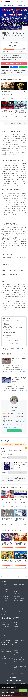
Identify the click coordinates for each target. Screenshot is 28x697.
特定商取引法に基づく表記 (9, 427)
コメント (25, 123)
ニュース (16, 642)
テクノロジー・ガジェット (6, 584)
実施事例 (16, 626)
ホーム (2, 123)
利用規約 (16, 652)
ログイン (17, 2)
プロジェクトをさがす (21, 5)
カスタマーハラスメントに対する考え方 (20, 667)
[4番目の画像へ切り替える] (19, 28)
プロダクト (3, 587)
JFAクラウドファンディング (7, 658)
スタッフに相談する (18, 611)
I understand (22, 690)
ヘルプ (15, 644)
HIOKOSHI (3, 656)
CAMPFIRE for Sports (5, 649)
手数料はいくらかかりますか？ (9, 335)
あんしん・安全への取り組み (20, 640)
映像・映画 (16, 593)
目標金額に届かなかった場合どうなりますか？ (12, 337)
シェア (14, 66)
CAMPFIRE (3, 637)
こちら (17, 348)
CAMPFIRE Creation (5, 642)
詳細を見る (4, 457)
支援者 (13, 123)
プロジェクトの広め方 (5, 629)
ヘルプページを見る (14, 343)
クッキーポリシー (17, 669)
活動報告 (7, 123)
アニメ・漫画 (4, 591)
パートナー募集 (22, 683)
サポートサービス (17, 624)
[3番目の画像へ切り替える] (14, 28)
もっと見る (22, 354)
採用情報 (14, 683)
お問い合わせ (16, 647)
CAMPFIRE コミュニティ (6, 640)
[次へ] (26, 17)
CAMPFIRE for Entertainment (7, 647)
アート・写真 (4, 600)
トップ (2, 574)
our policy (14, 695)
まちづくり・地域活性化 (19, 584)
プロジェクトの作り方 (5, 626)
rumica (5, 38)
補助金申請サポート (5, 663)
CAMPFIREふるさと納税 (6, 651)
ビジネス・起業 (4, 598)
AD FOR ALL (4, 653)
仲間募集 (19, 123)
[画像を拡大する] (12, 468)
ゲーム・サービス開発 (5, 596)
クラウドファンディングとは (7, 624)
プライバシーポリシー (18, 657)
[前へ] (2, 17)
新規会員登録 (23, 2)
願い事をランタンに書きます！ (19, 359)
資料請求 (3, 614)
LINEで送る (23, 66)
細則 (15, 654)
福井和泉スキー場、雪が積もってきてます (19, 378)
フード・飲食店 (4, 589)
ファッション (4, 593)
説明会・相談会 (17, 622)
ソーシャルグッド (5, 602)
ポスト (6, 66)
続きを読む (22, 421)
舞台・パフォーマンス (15, 38)
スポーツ (16, 591)
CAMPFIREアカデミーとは (6, 622)
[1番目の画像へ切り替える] (3, 28)
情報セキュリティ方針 (18, 661)
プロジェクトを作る (5, 611)
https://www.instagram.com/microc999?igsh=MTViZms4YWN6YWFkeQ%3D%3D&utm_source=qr (15, 425)
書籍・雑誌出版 (17, 596)
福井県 (23, 38)
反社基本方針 (16, 663)
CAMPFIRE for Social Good (7, 644)
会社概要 (6, 683)
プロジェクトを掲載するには (7, 5)
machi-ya (3, 660)
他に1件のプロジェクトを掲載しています (15, 413)
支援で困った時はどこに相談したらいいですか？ (12, 340)
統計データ (16, 629)
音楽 (15, 587)
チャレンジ (16, 589)
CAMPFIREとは (17, 637)
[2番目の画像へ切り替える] (8, 28)
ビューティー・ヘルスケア (19, 598)
